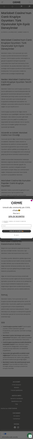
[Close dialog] (31, 200)
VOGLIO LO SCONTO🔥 (16, 231)
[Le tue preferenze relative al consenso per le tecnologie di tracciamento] (30, 436)
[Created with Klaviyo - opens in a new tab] (16, 239)
